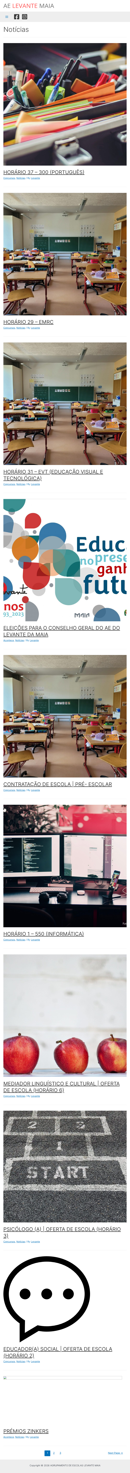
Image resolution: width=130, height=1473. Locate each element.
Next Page (115, 1452)
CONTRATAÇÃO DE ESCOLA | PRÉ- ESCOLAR (57, 784)
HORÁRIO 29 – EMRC (28, 322)
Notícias (20, 178)
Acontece (8, 640)
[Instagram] (25, 17)
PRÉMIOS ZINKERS (26, 1431)
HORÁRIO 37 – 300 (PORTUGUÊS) (43, 172)
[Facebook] (17, 17)
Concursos (9, 178)
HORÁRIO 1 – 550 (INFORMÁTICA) (43, 934)
